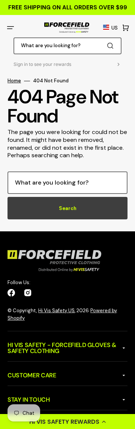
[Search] (112, 45)
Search (67, 208)
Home (14, 81)
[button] (67, 421)
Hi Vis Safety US (56, 310)
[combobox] (68, 45)
